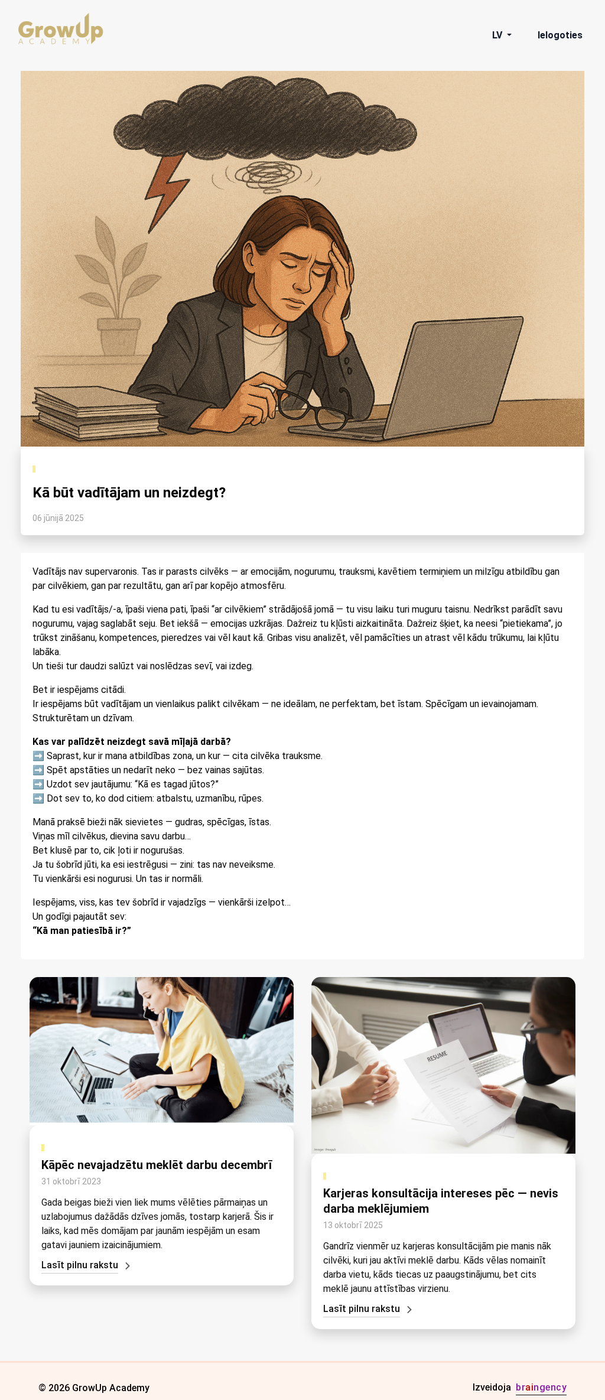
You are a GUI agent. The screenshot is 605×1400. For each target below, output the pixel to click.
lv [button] (498, 35)
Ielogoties (560, 35)
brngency (541, 1387)
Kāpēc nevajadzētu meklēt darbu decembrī (156, 1165)
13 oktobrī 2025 (353, 1225)
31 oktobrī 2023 (71, 1181)
